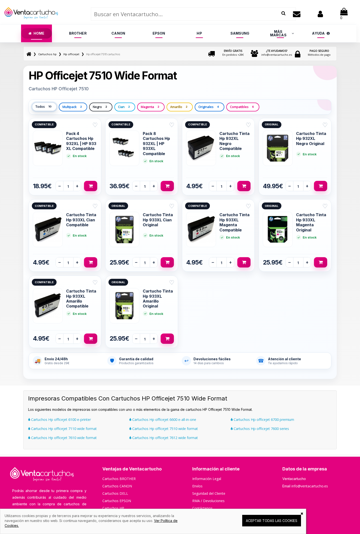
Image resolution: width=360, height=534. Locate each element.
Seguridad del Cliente (208, 493)
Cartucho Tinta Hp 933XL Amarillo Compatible (81, 298)
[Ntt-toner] (28, 54)
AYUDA (318, 33)
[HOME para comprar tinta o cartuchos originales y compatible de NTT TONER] (31, 22)
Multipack (72, 107)
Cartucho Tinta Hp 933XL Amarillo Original (158, 298)
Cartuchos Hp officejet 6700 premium (263, 419)
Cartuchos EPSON (116, 500)
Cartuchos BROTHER (119, 478)
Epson (159, 33)
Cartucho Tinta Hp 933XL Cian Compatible (81, 219)
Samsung (239, 33)
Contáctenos (202, 508)
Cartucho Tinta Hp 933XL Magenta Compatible (234, 222)
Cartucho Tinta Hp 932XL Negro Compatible (234, 141)
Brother (78, 33)
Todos (43, 106)
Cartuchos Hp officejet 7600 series (261, 428)
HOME (39, 33)
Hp (199, 33)
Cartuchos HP (113, 508)
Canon (118, 33)
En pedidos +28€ (233, 52)
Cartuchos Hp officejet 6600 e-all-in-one (163, 419)
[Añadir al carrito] (90, 186)
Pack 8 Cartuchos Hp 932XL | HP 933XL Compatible (156, 143)
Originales (208, 107)
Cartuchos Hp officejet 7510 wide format (164, 428)
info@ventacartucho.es (276, 52)
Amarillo (178, 107)
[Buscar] (283, 13)
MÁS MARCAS (278, 33)
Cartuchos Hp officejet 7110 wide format (63, 428)
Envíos (197, 486)
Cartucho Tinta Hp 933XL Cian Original (158, 219)
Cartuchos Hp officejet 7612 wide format (164, 437)
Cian (124, 107)
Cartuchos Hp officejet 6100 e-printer (60, 419)
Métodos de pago (319, 52)
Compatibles (242, 107)
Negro (100, 107)
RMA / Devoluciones (208, 500)
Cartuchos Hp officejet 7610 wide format (63, 437)
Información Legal (206, 478)
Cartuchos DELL (115, 493)
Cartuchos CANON (117, 486)
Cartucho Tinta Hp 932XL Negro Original (311, 138)
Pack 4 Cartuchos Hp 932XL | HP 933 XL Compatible (81, 141)
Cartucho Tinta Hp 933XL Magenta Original (311, 222)
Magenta (150, 107)
